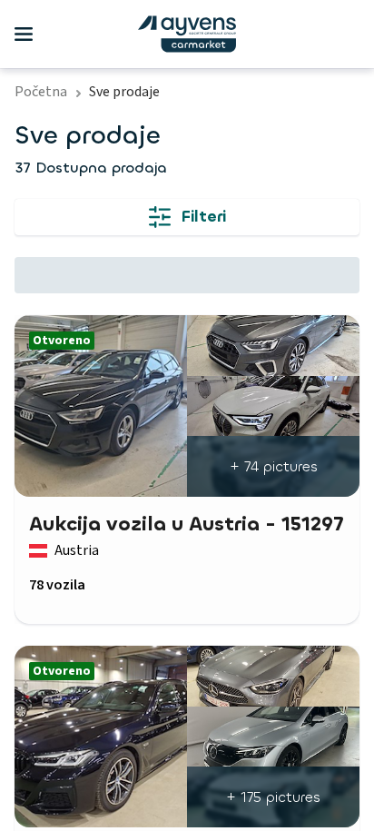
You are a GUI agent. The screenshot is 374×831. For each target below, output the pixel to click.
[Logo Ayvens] (187, 34)
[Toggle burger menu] (23, 34)
